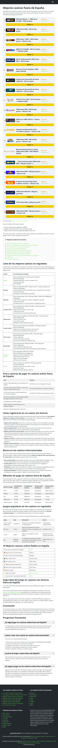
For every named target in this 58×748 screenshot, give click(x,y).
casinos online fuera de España (19, 221)
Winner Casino (7, 725)
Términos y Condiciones (27, 738)
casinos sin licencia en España (44, 741)
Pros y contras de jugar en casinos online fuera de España (22, 245)
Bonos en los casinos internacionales (16, 248)
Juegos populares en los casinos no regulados (19, 252)
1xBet (31, 698)
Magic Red (6, 722)
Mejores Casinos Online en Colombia (13, 696)
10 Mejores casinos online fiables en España (18, 254)
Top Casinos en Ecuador (9, 705)
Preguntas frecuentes (12, 259)
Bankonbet (33, 696)
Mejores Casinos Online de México (12, 700)
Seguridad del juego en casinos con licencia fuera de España (23, 255)
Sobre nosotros (50, 736)
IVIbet (5, 366)
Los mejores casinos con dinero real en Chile (15, 695)
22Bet (5, 280)
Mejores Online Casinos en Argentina (13, 698)
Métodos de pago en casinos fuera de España (19, 250)
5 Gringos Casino (7, 716)
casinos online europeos (33, 743)
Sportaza (32, 693)
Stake (4, 727)
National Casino (34, 573)
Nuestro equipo (36, 736)
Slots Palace (6, 715)
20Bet (31, 705)
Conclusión (10, 257)
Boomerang (33, 695)
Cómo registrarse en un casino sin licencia (18, 247)
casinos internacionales (28, 741)
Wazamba (5, 720)
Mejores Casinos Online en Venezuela (13, 703)
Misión (43, 736)
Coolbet (32, 701)
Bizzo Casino (6, 713)
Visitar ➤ (30, 24)
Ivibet (31, 703)
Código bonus (44, 21)
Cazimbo (5, 718)
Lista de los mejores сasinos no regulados (18, 243)
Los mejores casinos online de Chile (12, 693)
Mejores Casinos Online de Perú (11, 701)
